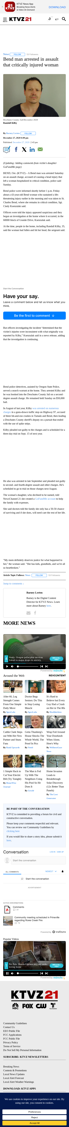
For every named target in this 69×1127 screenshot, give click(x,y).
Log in (52, 852)
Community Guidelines (15, 1023)
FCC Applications (12, 1034)
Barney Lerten (13, 133)
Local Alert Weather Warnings (18, 1082)
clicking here (13, 831)
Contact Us (9, 1027)
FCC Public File (11, 1038)
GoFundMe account (45, 498)
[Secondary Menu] (7, 19)
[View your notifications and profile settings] (62, 871)
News (27, 575)
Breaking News (11, 1066)
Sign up (60, 852)
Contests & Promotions (15, 1070)
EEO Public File (11, 1031)
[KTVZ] (22, 19)
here (49, 605)
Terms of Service (11, 1046)
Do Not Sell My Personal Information (22, 1050)
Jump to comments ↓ (13, 583)
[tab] (12, 871)
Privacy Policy (10, 1042)
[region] (34, 892)
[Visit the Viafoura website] (59, 931)
